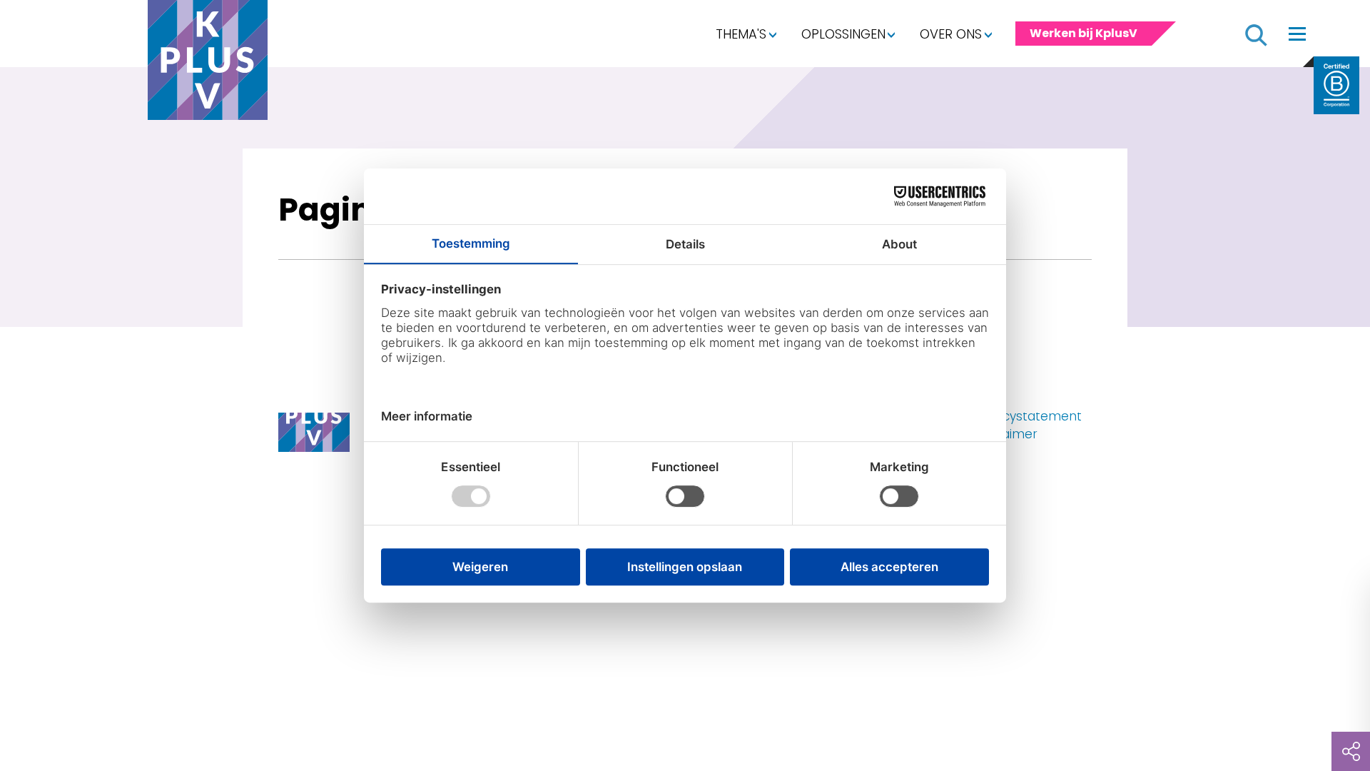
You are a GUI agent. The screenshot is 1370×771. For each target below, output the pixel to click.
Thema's (741, 34)
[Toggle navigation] (1297, 33)
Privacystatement (1028, 416)
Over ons (951, 34)
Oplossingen (843, 34)
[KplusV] (208, 63)
